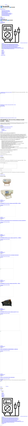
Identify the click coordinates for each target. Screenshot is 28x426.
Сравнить (1, 125)
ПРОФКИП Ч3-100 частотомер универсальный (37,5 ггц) (9, 311)
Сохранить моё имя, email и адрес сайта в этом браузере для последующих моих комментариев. (13, 172)
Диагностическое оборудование (6, 11)
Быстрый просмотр (2, 200)
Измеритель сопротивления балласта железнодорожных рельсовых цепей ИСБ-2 (13, 220)
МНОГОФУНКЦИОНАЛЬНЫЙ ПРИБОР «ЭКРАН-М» (9, 349)
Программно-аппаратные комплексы (6, 14)
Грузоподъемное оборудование (5, 10)
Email (1, 170)
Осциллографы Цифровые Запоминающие (7, 13)
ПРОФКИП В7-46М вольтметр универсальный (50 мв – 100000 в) (10, 237)
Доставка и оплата (4, 130)
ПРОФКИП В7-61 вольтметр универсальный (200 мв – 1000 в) (10, 283)
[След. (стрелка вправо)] (1, 425)
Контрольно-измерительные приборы (7, 92)
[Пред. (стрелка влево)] (0, 425)
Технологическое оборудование (6, 15)
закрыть (1, 389)
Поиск (8, 5)
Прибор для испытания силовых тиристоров (7, 377)
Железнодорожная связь (5, 12)
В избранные (2, 201)
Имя (1, 169)
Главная (1, 92)
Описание (3, 129)
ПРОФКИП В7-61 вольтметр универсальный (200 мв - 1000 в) (8, 104)
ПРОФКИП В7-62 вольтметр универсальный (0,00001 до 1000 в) (10, 203)
